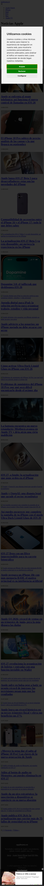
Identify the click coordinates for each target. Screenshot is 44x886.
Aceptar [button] (22, 67)
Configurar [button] (22, 76)
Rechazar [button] (22, 71)
